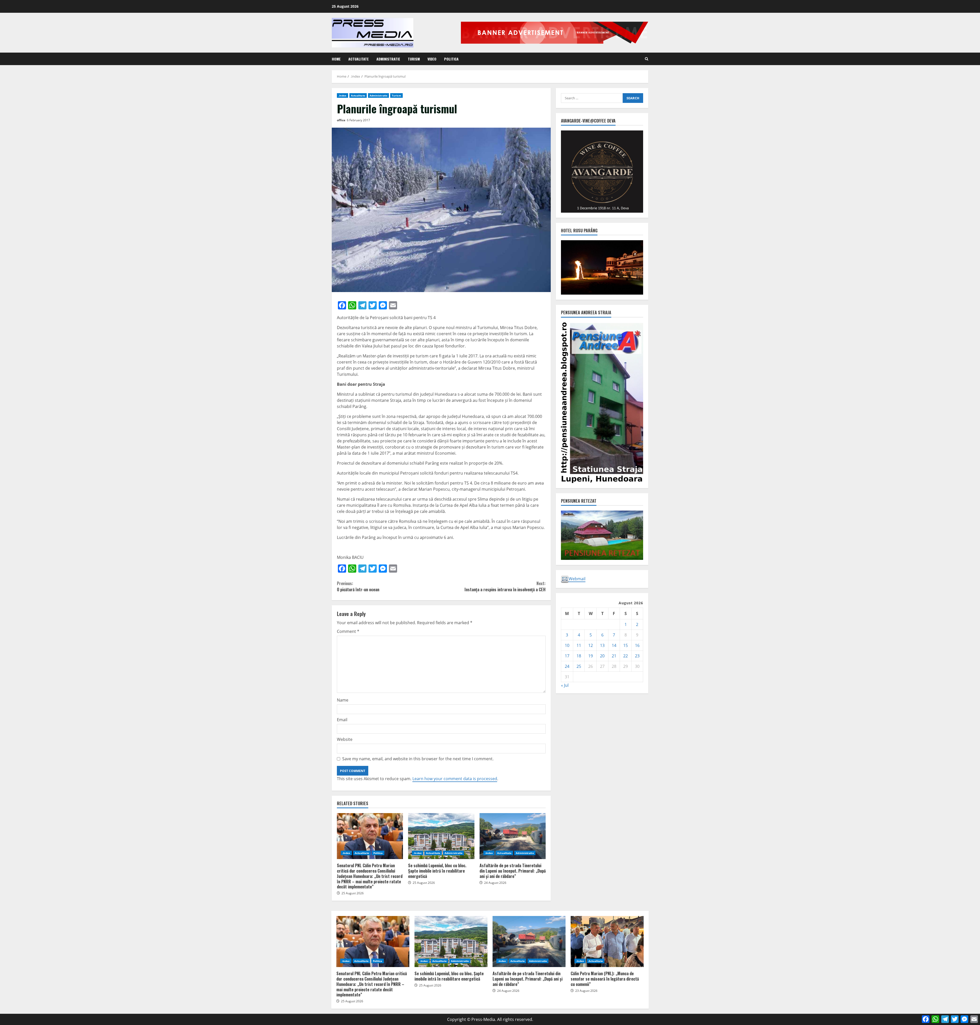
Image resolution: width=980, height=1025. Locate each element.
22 (625, 656)
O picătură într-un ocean (358, 586)
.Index (342, 95)
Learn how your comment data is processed (454, 778)
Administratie (388, 59)
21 (614, 656)
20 (602, 656)
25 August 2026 (352, 893)
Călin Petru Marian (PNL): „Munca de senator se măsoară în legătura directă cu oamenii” (607, 941)
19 (590, 656)
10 (567, 645)
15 (625, 645)
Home (336, 59)
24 (567, 666)
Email (342, 719)
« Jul (565, 685)
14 (614, 645)
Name (342, 700)
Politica (451, 59)
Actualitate (358, 59)
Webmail (577, 578)
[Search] (646, 59)
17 (567, 656)
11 (579, 645)
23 (637, 656)
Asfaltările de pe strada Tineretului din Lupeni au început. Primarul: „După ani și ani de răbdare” (513, 836)
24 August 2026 (495, 883)
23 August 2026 (586, 990)
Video (431, 59)
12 (590, 645)
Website (344, 739)
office (341, 120)
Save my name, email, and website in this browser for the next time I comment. (418, 759)
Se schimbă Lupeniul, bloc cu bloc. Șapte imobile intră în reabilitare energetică (441, 836)
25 (579, 666)
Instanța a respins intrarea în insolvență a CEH (505, 586)
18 (579, 656)
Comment (348, 631)
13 (602, 645)
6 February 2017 (358, 120)
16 (637, 645)
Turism (414, 59)
